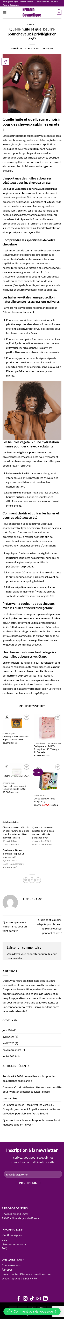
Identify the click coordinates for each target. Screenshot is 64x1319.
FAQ (4, 1248)
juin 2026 (8, 1030)
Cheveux (32, 24)
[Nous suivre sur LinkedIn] (45, 1298)
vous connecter (30, 953)
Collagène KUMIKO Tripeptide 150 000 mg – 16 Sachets (46, 749)
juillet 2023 (9, 1056)
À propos (7, 1269)
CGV (5, 1239)
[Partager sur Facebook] (32, 880)
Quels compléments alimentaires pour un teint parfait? (14, 853)
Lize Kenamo (46, 48)
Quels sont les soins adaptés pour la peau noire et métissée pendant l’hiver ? (31, 1122)
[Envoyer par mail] (38, 880)
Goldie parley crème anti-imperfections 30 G (16, 738)
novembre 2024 (12, 1049)
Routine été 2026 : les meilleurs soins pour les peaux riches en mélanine (29, 1078)
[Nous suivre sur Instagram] (25, 1298)
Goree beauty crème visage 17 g (44, 800)
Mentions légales (12, 1235)
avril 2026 (8, 1036)
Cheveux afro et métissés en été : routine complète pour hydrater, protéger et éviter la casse (32, 1089)
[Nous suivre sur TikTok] (32, 1298)
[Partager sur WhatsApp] (26, 880)
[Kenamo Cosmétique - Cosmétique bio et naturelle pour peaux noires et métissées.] (32, 12)
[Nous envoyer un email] (39, 1298)
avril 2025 (8, 1043)
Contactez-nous (11, 1265)
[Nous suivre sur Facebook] (18, 1298)
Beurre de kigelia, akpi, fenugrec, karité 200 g (14, 787)
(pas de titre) (10, 1098)
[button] (5, 12)
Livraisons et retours (14, 1244)
